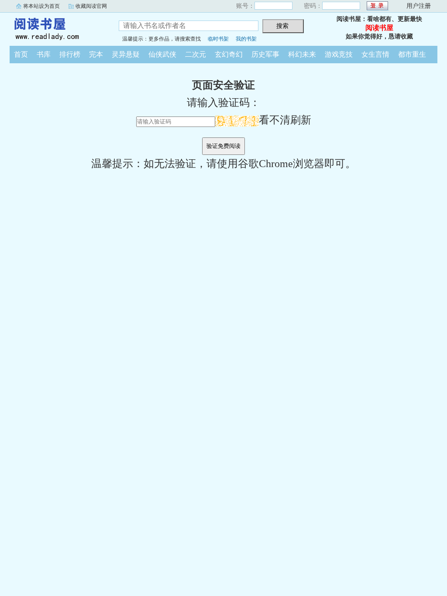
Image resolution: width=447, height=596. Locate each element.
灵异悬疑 (126, 54)
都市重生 (412, 54)
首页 (21, 54)
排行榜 (69, 54)
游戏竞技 (339, 54)
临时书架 (218, 39)
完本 (96, 54)
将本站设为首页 (41, 6)
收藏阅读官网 (91, 6)
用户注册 (418, 6)
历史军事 (265, 54)
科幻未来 (302, 54)
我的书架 (246, 39)
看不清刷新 (285, 120)
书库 (44, 54)
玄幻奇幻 (229, 54)
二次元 (195, 54)
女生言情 (375, 54)
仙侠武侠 (162, 54)
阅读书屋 (58, 28)
